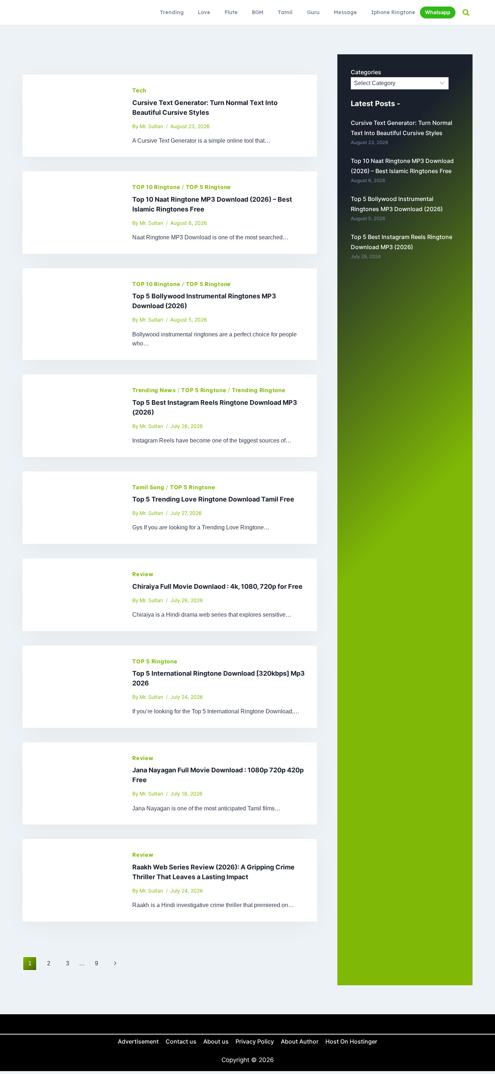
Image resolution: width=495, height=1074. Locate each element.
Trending (172, 12)
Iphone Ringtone (393, 12)
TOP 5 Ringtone (208, 187)
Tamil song (148, 487)
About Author (300, 1041)
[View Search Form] (466, 12)
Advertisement (138, 1041)
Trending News (154, 390)
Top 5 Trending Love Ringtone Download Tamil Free (213, 499)
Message (345, 12)
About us (216, 1041)
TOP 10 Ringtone (156, 187)
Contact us (181, 1041)
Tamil (285, 12)
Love (204, 12)
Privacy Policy (255, 1041)
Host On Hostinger (351, 1041)
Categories (366, 72)
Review (143, 574)
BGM (257, 12)
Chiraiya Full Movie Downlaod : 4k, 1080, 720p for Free (217, 586)
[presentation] (71, 116)
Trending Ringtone (259, 390)
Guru (313, 12)
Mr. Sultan (151, 126)
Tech (139, 90)
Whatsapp (437, 12)
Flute (231, 12)
